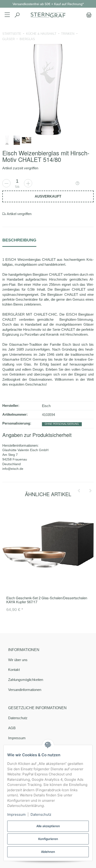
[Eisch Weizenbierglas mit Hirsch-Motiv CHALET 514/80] (48, 89)
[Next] (90, 490)
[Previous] (78, 490)
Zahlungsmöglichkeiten (25, 680)
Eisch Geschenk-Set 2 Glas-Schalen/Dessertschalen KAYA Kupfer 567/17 (46, 599)
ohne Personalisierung (62, 423)
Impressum (17, 738)
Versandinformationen (24, 690)
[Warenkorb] (88, 15)
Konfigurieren (48, 839)
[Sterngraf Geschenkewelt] (48, 15)
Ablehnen (48, 852)
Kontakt (14, 670)
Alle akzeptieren (48, 826)
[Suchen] (17, 15)
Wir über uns (17, 660)
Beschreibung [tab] (19, 239)
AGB (12, 728)
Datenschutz (17, 718)
